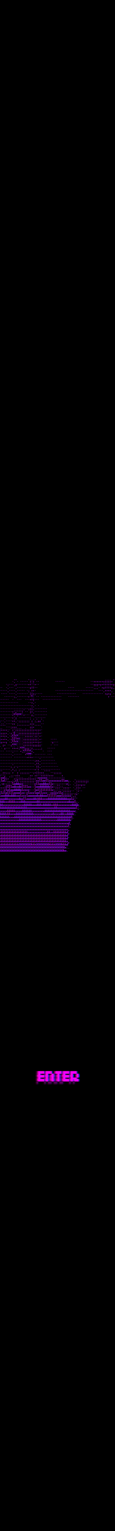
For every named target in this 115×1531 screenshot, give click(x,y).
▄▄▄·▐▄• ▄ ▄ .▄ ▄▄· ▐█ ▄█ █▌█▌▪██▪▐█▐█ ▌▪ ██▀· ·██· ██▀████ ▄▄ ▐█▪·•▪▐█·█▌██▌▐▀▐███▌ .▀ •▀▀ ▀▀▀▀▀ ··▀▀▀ (44, 22)
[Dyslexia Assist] (109, 9)
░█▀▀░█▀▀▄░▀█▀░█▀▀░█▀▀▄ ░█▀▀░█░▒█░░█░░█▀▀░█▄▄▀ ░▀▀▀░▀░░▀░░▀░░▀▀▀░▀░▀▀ (57, 1077)
